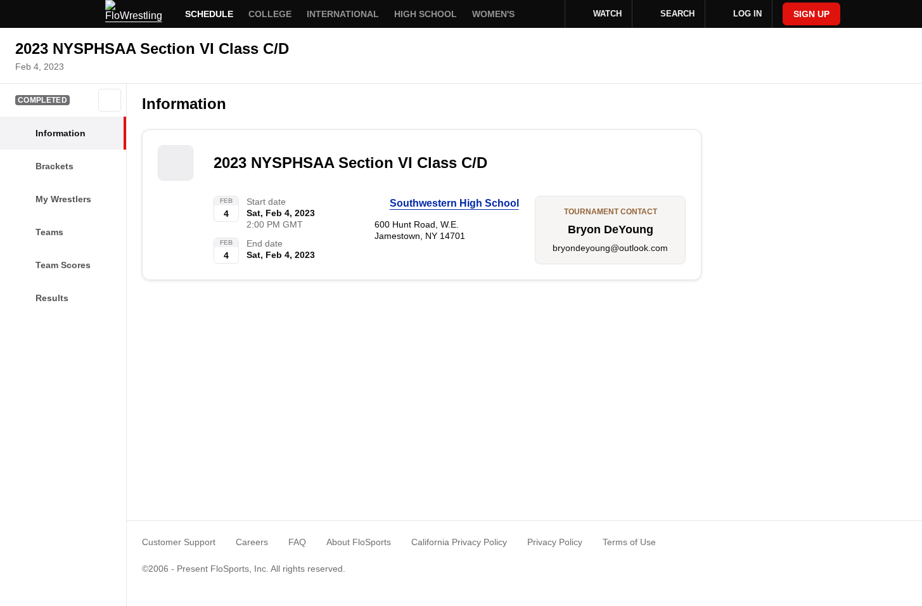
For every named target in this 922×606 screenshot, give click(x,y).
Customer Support (178, 542)
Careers (252, 542)
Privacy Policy (554, 542)
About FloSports (358, 542)
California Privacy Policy (459, 542)
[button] (109, 100)
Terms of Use (629, 542)
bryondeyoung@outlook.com (610, 248)
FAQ (297, 542)
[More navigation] (547, 14)
